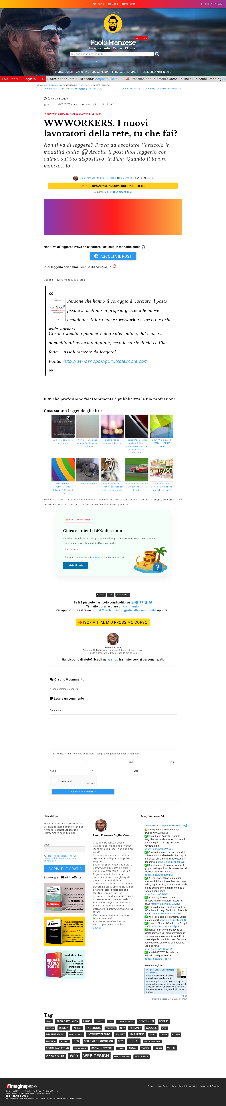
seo (76, 1041)
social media (80, 1048)
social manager (152, 1041)
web (74, 1056)
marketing (137, 1034)
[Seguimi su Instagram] (111, 192)
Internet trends (99, 1034)
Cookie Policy (162, 1086)
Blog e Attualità (67, 1021)
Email (47, 844)
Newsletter (192, 1086)
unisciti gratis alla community (134, 610)
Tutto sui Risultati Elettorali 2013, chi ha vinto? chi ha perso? (161, 486)
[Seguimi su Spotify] (122, 192)
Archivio (215, 1086)
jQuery (120, 1034)
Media (153, 1035)
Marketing (82, 71)
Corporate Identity (88, 483)
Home (44, 85)
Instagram (75, 1034)
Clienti (173, 1086)
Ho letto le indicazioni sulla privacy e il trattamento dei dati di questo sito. (62, 858)
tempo (121, 1048)
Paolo (113, 42)
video (171, 1048)
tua (110, 595)
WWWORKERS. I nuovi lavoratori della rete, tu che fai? (86, 104)
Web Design (96, 1055)
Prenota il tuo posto (210, 79)
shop (114, 659)
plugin (176, 1034)
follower (110, 1028)
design (100, 595)
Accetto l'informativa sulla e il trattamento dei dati (95, 557)
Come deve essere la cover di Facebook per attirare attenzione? (112, 486)
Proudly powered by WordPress (19, 1098)
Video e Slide (55, 1056)
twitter (145, 1048)
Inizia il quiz (75, 565)
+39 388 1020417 (212, 4)
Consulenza (205, 1086)
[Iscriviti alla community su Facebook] (108, 192)
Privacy (151, 1086)
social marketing (57, 1048)
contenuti (146, 1021)
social (134, 1041)
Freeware (135, 1028)
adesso (97, 927)
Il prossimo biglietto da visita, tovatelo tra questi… (151, 89)
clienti (99, 1021)
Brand (86, 1021)
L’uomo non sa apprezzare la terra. (112, 441)
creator (50, 1028)
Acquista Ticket (80, 79)
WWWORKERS (123, 595)
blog (48, 1021)
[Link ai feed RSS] (131, 192)
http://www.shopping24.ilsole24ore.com (105, 361)
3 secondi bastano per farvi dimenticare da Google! (137, 486)
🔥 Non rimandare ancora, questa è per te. (113, 185)
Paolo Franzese (87, 178)
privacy (96, 557)
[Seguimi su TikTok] (117, 192)
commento (131, 606)
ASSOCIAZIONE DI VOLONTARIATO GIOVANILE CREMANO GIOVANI (63, 488)
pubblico (51, 1041)
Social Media (100, 71)
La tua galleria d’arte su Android (63, 441)
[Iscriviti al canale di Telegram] (9, 1096)
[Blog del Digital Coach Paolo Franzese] (113, 31)
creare (164, 1021)
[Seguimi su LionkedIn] (120, 192)
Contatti (182, 1086)
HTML (164, 1028)
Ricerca (65, 1041)
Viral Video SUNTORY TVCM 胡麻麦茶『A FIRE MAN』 (74, 89)
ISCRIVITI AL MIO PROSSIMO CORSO (115, 622)
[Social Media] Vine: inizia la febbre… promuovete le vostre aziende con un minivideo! (136, 446)
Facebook (93, 1028)
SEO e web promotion (98, 1041)
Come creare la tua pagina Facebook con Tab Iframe (87, 443)
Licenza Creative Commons (70, 1098)
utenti (158, 1048)
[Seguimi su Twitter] (125, 192)
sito (121, 1041)
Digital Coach (64, 71)
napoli (164, 1035)
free (122, 1028)
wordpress (141, 1056)
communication (125, 1021)
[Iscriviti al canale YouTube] (114, 192)
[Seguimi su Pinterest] (128, 192)
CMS (110, 1021)
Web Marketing (122, 1056)
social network (102, 1048)
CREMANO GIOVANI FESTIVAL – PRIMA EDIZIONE (161, 443)
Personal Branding (124, 71)
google (151, 1027)
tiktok (132, 1048)
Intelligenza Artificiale (155, 71)
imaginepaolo (55, 1034)
